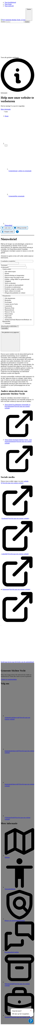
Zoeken (3, 22)
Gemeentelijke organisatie (16, 196)
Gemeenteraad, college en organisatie (20, 171)
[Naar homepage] (13, 20)
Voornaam (4, 265)
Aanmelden (5, 328)
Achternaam (5, 267)
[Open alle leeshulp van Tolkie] (17, 231)
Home (6, 116)
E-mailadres (8, 261)
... (6, 145)
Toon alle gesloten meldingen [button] (10, 57)
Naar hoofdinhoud (10, 2)
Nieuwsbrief (8, 225)
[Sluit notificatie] (30, 1011)
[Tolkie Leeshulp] (30, 1020)
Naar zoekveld (9, 6)
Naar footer (8, 4)
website (26, 481)
